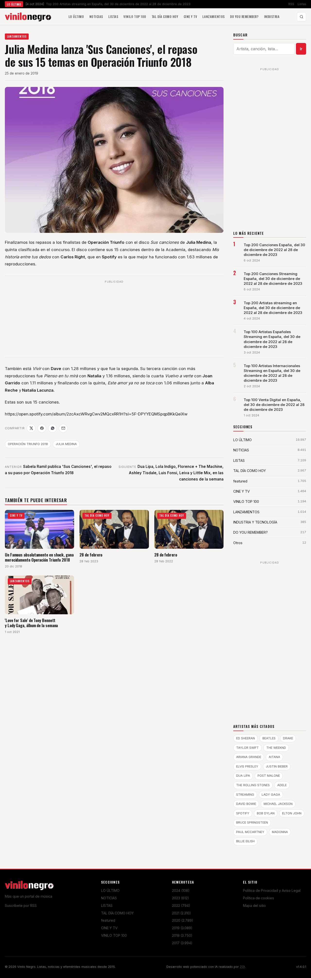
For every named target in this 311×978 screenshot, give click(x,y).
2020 (182, 920)
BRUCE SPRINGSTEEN (252, 822)
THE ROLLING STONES (253, 785)
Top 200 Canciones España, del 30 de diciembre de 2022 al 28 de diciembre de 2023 (274, 250)
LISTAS (106, 905)
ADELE (282, 785)
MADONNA (280, 832)
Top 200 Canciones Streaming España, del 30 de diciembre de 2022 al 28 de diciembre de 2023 (273, 279)
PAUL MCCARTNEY (250, 832)
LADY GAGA (271, 794)
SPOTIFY (242, 813)
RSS (291, 4)
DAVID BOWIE (246, 804)
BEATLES (269, 738)
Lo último (76, 16)
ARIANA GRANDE (248, 757)
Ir (301, 48)
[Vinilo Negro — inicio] (28, 16)
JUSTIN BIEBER (277, 766)
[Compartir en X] (31, 428)
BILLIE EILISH (245, 841)
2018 (182, 935)
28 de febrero (90, 555)
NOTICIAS (109, 898)
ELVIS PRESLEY (247, 766)
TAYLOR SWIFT (247, 748)
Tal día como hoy (165, 16)
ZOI (242, 967)
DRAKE (288, 738)
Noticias (96, 16)
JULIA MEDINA (66, 444)
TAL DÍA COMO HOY (117, 913)
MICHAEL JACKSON (278, 804)
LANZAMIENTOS (17, 36)
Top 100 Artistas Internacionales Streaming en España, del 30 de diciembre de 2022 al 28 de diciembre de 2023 (272, 373)
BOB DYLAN (266, 813)
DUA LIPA (243, 775)
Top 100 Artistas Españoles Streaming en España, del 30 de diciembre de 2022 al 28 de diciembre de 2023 (272, 339)
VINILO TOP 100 (114, 935)
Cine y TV (190, 16)
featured (108, 920)
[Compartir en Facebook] (41, 428)
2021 (181, 913)
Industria (272, 16)
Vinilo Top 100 (134, 16)
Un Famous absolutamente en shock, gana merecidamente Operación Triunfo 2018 (39, 557)
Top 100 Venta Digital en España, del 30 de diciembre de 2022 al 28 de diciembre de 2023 (274, 405)
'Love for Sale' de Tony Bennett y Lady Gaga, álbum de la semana (31, 623)
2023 (180, 898)
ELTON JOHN (292, 813)
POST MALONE (269, 775)
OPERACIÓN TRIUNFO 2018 (28, 444)
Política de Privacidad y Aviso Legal (272, 890)
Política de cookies (258, 898)
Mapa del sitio (254, 905)
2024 (181, 890)
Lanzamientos (213, 16)
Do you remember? (244, 16)
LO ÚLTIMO (110, 890)
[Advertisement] (114, 319)
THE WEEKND (276, 748)
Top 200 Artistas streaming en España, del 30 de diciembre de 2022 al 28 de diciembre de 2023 (273, 308)
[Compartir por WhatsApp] (52, 428)
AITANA (274, 757)
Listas (302, 4)
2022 (181, 905)
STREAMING (245, 794)
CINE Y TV (109, 928)
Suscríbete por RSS (21, 905)
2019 (182, 928)
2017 (182, 943)
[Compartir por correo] (63, 428)
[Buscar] (301, 16)
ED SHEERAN (245, 738)
